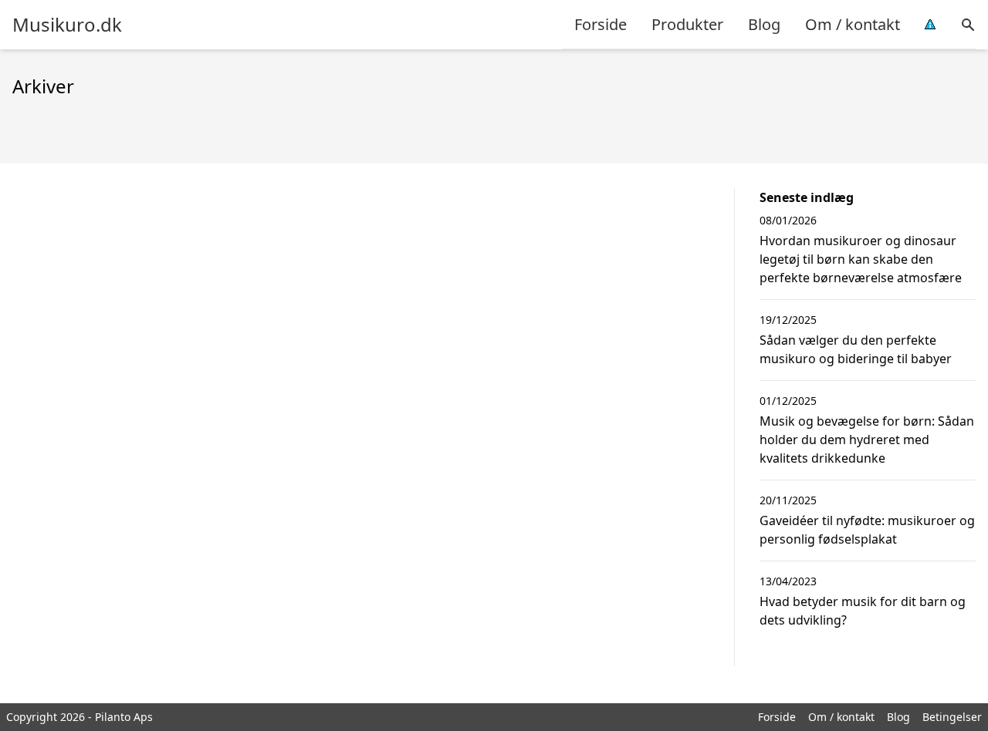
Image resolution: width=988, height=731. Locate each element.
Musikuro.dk (67, 24)
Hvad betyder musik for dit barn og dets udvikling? (863, 610)
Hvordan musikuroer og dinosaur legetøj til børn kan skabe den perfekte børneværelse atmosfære (861, 259)
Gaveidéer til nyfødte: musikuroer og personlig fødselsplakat (867, 529)
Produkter (687, 24)
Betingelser (952, 716)
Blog (764, 24)
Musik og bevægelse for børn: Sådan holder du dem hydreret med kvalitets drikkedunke (867, 440)
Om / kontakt (852, 24)
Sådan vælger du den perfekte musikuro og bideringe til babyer (856, 349)
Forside (600, 24)
